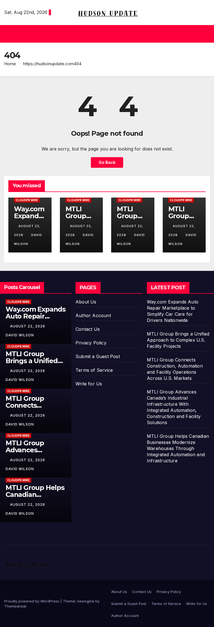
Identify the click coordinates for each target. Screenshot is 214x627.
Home (10, 63)
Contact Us (88, 329)
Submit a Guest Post (98, 356)
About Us (86, 302)
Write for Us (89, 384)
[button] (104, 34)
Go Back (107, 162)
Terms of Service (94, 370)
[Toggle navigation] (204, 33)
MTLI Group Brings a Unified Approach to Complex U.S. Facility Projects (178, 340)
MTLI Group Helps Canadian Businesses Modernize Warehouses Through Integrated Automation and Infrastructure (178, 448)
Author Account (93, 315)
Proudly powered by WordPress (32, 601)
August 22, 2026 (28, 326)
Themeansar (15, 606)
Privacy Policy (91, 343)
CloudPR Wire (27, 200)
